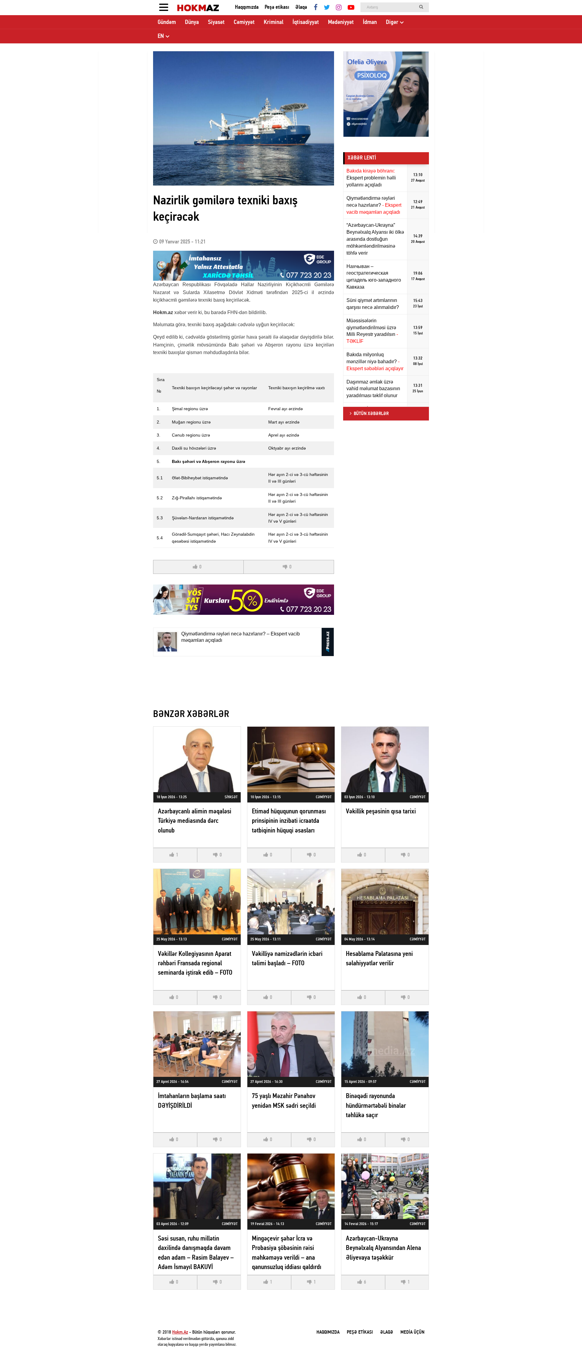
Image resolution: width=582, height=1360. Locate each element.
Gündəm (167, 22)
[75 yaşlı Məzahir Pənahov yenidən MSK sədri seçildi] (291, 1044)
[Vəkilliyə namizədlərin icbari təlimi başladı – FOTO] (291, 901)
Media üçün (412, 1332)
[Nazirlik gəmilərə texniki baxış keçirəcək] (243, 118)
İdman (370, 22)
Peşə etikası (277, 7)
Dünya (192, 22)
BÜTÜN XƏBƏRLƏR (371, 413)
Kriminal (273, 22)
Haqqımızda (247, 7)
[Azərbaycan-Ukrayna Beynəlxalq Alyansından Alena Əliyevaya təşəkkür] (385, 1186)
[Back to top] (565, 1343)
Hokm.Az (180, 1332)
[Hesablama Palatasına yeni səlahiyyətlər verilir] (385, 901)
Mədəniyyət (341, 22)
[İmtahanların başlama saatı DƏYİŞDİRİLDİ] (197, 1044)
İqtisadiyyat (306, 22)
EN (161, 36)
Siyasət (216, 22)
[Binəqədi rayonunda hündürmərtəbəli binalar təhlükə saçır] (385, 1044)
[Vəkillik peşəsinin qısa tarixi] (385, 759)
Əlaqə (301, 7)
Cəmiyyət (244, 22)
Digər (392, 22)
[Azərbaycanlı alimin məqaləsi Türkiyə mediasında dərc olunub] (197, 759)
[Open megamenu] (163, 7)
